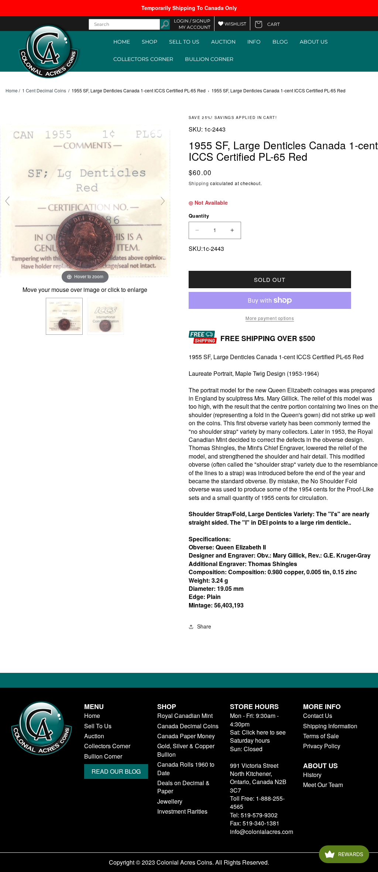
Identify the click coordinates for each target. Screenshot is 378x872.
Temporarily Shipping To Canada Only (189, 7)
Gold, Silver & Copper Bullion (185, 750)
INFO (254, 41)
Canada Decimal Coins (188, 726)
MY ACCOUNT (194, 27)
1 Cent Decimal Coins (44, 90)
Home (12, 90)
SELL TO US (184, 41)
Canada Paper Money (186, 736)
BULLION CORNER (209, 59)
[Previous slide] (7, 201)
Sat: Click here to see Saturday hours (258, 736)
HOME (121, 41)
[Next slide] (162, 201)
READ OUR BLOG (116, 771)
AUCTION (223, 41)
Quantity (199, 215)
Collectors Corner (107, 746)
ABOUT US (314, 41)
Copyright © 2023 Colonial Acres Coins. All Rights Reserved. (189, 862)
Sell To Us (97, 726)
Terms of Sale (321, 736)
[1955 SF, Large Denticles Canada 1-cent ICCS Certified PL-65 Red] (64, 316)
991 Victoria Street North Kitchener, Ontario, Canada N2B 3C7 (258, 777)
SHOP (149, 41)
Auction (94, 736)
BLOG (280, 41)
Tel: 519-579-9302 (254, 815)
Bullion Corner (103, 756)
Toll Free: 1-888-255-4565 (257, 802)
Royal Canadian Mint (185, 716)
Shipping (199, 183)
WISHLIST (234, 24)
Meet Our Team (323, 785)
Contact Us (317, 716)
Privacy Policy (321, 746)
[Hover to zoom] (85, 199)
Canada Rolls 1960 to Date (185, 768)
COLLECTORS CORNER (143, 59)
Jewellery (169, 801)
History (312, 775)
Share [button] (204, 626)
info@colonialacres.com (261, 831)
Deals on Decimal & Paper (183, 787)
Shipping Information (330, 726)
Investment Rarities (182, 811)
